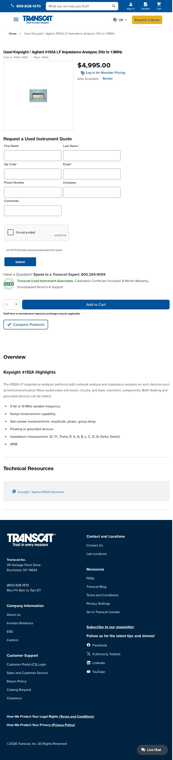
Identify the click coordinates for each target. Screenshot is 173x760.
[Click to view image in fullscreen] (38, 95)
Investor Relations (20, 623)
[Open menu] (16, 19)
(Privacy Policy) (63, 724)
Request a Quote (147, 19)
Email (66, 164)
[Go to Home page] (38, 20)
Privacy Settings (98, 603)
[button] (120, 20)
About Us (13, 614)
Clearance (14, 698)
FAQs (90, 578)
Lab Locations (96, 553)
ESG (10, 631)
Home (13, 33)
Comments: (11, 201)
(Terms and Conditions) (76, 716)
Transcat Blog (96, 586)
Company (69, 182)
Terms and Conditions (102, 595)
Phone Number (14, 182)
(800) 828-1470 (18, 585)
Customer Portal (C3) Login (26, 664)
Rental (107, 78)
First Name (11, 146)
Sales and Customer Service (27, 672)
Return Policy (16, 681)
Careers (12, 640)
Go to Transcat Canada (103, 612)
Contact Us (94, 545)
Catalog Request (19, 689)
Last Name (70, 146)
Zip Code (10, 164)
